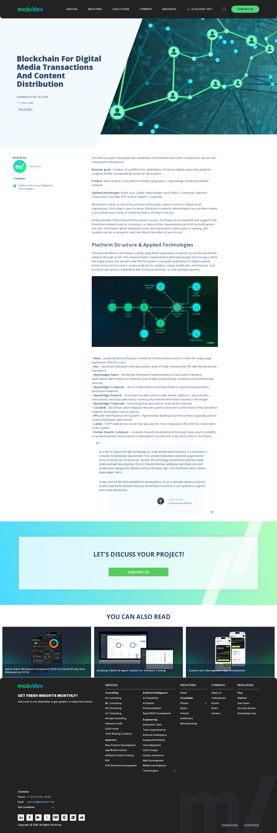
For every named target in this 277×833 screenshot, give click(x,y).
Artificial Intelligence (155, 692)
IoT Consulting (113, 713)
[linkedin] (21, 817)
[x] (47, 817)
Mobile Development (154, 765)
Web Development (153, 760)
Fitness (184, 703)
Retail (183, 692)
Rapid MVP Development (157, 713)
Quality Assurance (153, 755)
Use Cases (243, 703)
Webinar (242, 698)
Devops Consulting (115, 718)
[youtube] (38, 817)
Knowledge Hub (247, 713)
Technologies (150, 770)
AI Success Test (201, 9)
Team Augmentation (154, 729)
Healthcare (186, 718)
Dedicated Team (152, 724)
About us (216, 692)
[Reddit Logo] (82, 817)
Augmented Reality (154, 740)
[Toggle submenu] (174, 770)
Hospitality (186, 698)
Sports (183, 708)
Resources (246, 685)
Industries (188, 685)
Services (111, 685)
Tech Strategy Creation (118, 733)
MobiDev (35, 166)
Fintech (184, 713)
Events (215, 703)
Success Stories (246, 708)
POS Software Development (121, 765)
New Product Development (120, 745)
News (214, 708)
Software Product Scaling (119, 755)
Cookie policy (251, 824)
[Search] (224, 9)
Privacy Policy (230, 824)
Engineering (150, 719)
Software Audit (113, 723)
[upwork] (56, 817)
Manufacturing (188, 723)
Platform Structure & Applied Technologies (36, 187)
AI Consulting (150, 698)
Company (218, 685)
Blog (240, 692)
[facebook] (29, 817)
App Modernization (116, 750)
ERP (107, 760)
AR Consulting (113, 708)
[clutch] (64, 817)
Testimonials (218, 698)
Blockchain (25, 109)
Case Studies (120, 9)
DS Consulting (113, 698)
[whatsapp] (73, 817)
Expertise (110, 740)
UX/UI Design (150, 750)
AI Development (152, 708)
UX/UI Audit (112, 728)
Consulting (111, 692)
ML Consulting (113, 703)
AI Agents (148, 703)
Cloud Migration (152, 745)
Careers (215, 713)
